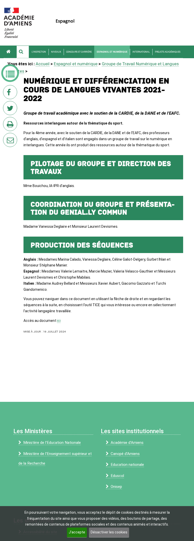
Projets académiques (167, 52)
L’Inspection (39, 52)
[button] (22, 52)
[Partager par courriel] (6, 136)
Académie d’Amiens (127, 442)
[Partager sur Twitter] (11, 110)
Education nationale (127, 464)
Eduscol (117, 475)
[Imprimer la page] (11, 125)
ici (59, 321)
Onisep (116, 486)
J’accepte (77, 532)
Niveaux (56, 52)
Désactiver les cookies (109, 532)
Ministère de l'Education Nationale (52, 442)
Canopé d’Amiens (125, 453)
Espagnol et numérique (112, 52)
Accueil (43, 63)
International (141, 52)
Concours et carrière (79, 52)
